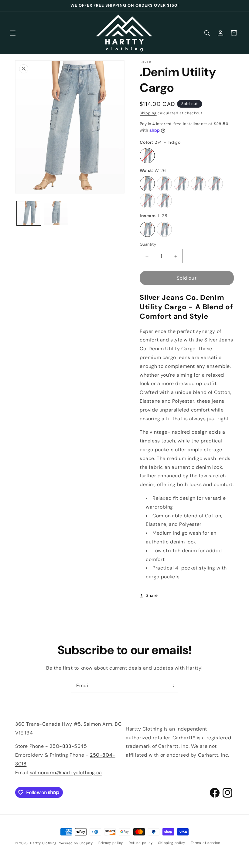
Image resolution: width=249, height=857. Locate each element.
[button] (12, 33)
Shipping (148, 113)
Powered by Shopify (75, 843)
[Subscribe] (172, 686)
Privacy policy (110, 843)
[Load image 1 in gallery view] (29, 213)
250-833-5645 (68, 746)
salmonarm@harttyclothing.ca (66, 772)
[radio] (147, 155)
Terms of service (205, 843)
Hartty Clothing (43, 843)
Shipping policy (171, 843)
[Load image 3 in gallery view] (56, 213)
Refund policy (141, 843)
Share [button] (152, 595)
